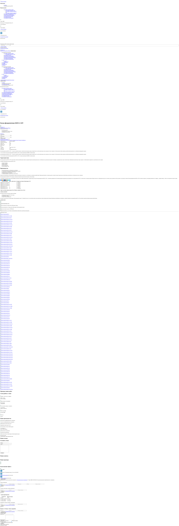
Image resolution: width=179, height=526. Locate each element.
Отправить (2, 523)
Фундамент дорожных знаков (9, 9)
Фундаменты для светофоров (7, 96)
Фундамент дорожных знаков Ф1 (9, 91)
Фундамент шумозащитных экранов (10, 13)
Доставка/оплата (5, 62)
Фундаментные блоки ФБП (8, 16)
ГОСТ (1, 133)
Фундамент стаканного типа (10, 10)
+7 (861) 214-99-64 (3, 1)
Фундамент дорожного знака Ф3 (11, 11)
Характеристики (3, 140)
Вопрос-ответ (6, 61)
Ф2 (6, 12)
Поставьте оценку (3, 521)
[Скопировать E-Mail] (9, 139)
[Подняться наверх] (3, 525)
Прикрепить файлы (15, 520)
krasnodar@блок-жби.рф (4, 36)
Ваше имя (2, 514)
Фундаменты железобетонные (9, 14)
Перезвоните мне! (3, 512)
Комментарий (2, 519)
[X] (4, 180)
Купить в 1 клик (3, 138)
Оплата (17, 140)
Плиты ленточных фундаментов (9, 15)
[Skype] (8, 180)
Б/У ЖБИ (3, 63)
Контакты (3, 65)
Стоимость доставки (12, 140)
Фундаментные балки (7, 17)
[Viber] (6, 180)
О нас (3, 60)
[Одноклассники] (2, 180)
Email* (1, 444)
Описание (7, 140)
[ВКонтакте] (0, 180)
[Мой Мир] (3, 180)
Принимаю (8, 505)
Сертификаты (23, 140)
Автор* (1, 443)
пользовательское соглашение (10, 505)
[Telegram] (10, 180)
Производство (4, 64)
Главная (5, 5)
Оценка (1, 442)
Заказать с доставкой (4, 191)
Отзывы (5, 75)
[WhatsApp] (7, 180)
